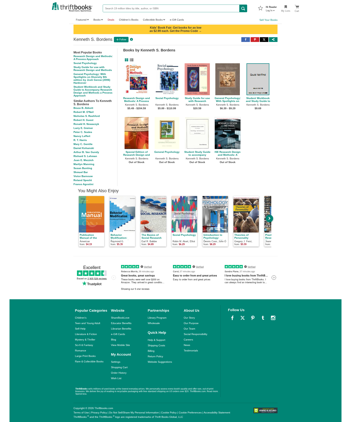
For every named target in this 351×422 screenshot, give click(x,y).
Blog (113, 339)
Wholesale (154, 323)
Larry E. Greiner (83, 128)
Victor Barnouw (83, 176)
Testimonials (191, 350)
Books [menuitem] (97, 19)
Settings (115, 361)
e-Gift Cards (118, 334)
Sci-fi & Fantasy (84, 345)
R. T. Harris (80, 140)
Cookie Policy (169, 412)
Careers (188, 339)
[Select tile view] (130, 60)
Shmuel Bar (80, 172)
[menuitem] (271, 7)
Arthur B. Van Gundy (86, 152)
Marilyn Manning (83, 164)
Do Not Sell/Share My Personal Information (134, 412)
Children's (80, 317)
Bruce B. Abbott (83, 108)
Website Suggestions (160, 361)
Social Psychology (85, 63)
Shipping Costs (156, 345)
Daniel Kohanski (83, 148)
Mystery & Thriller (85, 339)
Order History (119, 372)
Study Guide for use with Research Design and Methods (92, 68)
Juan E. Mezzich (83, 160)
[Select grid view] (125, 60)
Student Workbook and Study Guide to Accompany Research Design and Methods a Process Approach (92, 91)
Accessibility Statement (217, 412)
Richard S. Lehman (85, 156)
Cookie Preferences (190, 412)
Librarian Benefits (121, 328)
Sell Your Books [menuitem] (268, 19)
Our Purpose (191, 323)
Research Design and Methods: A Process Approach (93, 58)
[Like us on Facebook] (232, 317)
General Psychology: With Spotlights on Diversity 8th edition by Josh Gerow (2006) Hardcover (91, 78)
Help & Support (156, 339)
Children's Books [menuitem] (128, 19)
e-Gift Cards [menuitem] (177, 19)
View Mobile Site (120, 345)
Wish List (116, 378)
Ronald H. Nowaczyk (86, 124)
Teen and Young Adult (87, 323)
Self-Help (80, 328)
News (187, 345)
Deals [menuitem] (111, 19)
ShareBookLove (120, 317)
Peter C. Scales (82, 132)
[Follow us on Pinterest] (252, 317)
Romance (80, 350)
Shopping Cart (119, 367)
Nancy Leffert (81, 136)
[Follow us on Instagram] (273, 317)
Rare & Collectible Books (89, 361)
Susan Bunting (82, 168)
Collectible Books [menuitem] (153, 19)
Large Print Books (85, 356)
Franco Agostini (83, 184)
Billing (151, 350)
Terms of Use (81, 412)
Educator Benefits (121, 323)
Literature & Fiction (86, 334)
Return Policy (155, 356)
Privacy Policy (99, 412)
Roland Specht (82, 180)
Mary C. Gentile (83, 144)
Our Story (189, 317)
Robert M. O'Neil (83, 112)
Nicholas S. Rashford (86, 116)
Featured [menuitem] (81, 19)
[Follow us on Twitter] (242, 317)
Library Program (157, 317)
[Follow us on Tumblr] (262, 317)
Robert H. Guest (83, 120)
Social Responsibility (195, 334)
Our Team (189, 328)
